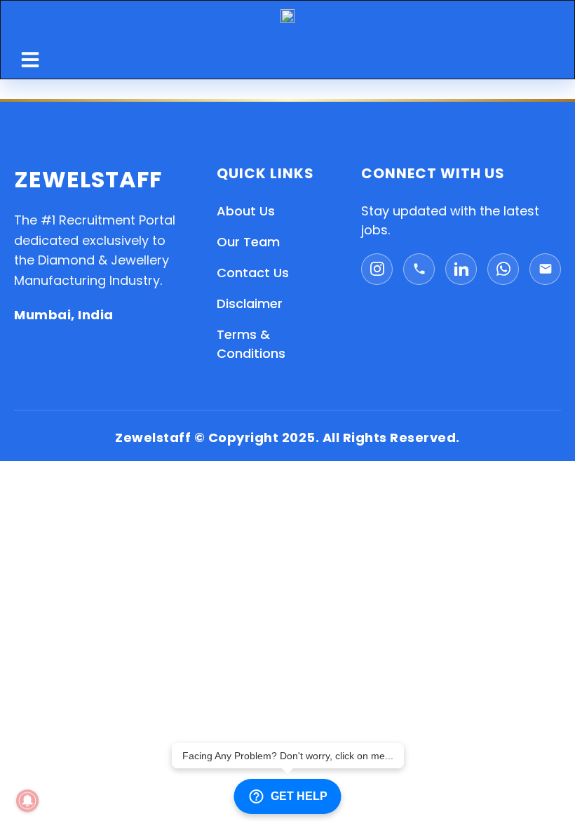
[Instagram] (377, 269)
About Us (246, 211)
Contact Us (253, 272)
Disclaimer (250, 303)
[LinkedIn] (461, 269)
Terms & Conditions (251, 344)
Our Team (248, 242)
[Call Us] (419, 269)
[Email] (545, 269)
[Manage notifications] (27, 800)
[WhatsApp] (503, 269)
